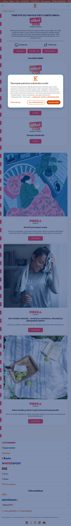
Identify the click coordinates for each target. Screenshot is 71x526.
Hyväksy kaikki (53, 102)
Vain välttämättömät (36, 102)
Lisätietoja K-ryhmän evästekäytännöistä (45, 97)
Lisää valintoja (15, 102)
